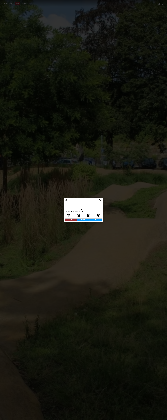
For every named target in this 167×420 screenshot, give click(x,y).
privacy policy (78, 211)
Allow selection (83, 219)
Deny (71, 219)
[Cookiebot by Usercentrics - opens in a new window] (98, 200)
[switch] (78, 216)
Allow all (96, 219)
